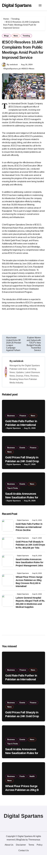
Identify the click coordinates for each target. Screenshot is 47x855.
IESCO (25, 69)
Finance (23, 416)
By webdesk (12, 64)
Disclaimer (21, 845)
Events (22, 448)
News (16, 36)
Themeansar (34, 840)
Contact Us (23, 850)
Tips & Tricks (12, 488)
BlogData (20, 840)
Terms (31, 845)
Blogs (6, 36)
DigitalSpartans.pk (12, 69)
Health (32, 776)
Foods (22, 776)
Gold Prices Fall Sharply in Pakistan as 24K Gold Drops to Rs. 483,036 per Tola (22, 461)
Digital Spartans (16, 5)
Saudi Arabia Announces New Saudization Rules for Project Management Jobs (21, 497)
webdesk (18, 361)
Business (11, 416)
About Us (9, 845)
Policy (39, 845)
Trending (26, 36)
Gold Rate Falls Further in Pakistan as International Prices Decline (21, 425)
